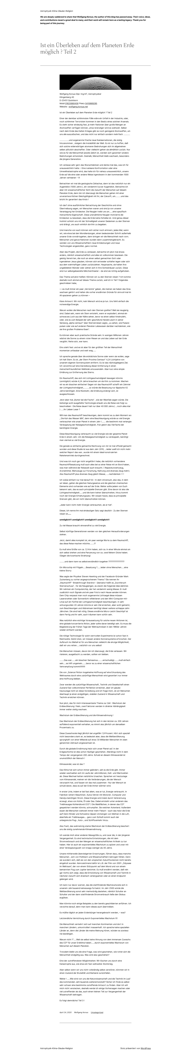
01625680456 (71, 103)
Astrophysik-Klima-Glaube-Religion (56, 11)
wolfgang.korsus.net (78, 106)
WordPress (146, 1048)
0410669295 (91, 103)
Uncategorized (97, 1012)
